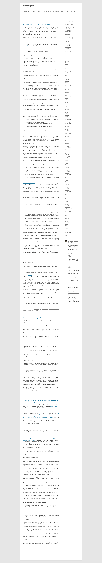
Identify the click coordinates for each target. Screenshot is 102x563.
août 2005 (66, 163)
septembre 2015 (67, 71)
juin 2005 (66, 166)
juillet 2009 (66, 109)
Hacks (33, 11)
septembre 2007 (67, 133)
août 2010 (66, 98)
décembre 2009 (67, 105)
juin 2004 (66, 183)
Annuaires (67, 33)
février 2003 (67, 204)
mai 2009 (66, 112)
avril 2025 (66, 61)
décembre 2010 (67, 93)
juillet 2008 (66, 126)
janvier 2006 (67, 159)
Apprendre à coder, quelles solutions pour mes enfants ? (73, 293)
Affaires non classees (34, 13)
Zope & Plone (69, 37)
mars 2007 (66, 142)
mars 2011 (66, 91)
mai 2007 (66, 139)
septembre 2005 (67, 161)
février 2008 (67, 130)
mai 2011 (66, 88)
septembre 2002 (67, 211)
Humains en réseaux (52, 309)
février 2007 (67, 143)
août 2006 (66, 150)
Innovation (66, 45)
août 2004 (66, 180)
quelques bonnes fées (48, 285)
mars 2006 (66, 156)
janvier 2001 (67, 222)
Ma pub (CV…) (43, 13)
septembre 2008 (67, 123)
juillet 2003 (66, 198)
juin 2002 (66, 215)
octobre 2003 (67, 194)
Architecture (67, 34)
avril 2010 (66, 100)
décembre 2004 (67, 174)
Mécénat (29, 310)
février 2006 (67, 157)
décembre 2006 (67, 146)
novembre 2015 (67, 69)
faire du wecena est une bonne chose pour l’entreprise (43, 419)
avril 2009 (66, 113)
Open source (67, 51)
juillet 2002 (66, 214)
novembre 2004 (67, 175)
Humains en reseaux (47, 11)
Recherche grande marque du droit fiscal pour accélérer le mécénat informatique (40, 401)
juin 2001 (66, 221)
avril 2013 (66, 79)
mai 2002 (66, 217)
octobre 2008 (67, 122)
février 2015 (67, 74)
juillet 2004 (66, 181)
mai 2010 (66, 99)
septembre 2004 (67, 178)
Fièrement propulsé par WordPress (28, 558)
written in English (26, 11)
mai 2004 (66, 184)
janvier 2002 (67, 219)
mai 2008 (66, 129)
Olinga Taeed (70, 241)
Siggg (69, 253)
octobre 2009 (67, 108)
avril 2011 (66, 89)
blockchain (25, 13)
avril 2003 (66, 202)
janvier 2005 (67, 173)
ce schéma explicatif (42, 482)
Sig (37, 310)
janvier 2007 (67, 144)
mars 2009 (66, 115)
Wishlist (38, 11)
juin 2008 (66, 127)
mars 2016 (66, 65)
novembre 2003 (67, 192)
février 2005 (67, 171)
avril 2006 (66, 154)
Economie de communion (70, 11)
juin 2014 (66, 75)
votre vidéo (28, 45)
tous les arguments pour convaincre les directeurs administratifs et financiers (38, 417)
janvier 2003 (67, 205)
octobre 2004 (67, 177)
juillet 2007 (66, 136)
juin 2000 (66, 225)
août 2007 (66, 134)
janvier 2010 (67, 103)
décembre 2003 (67, 191)
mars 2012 (66, 81)
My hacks (67, 44)
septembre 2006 (67, 149)
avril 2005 (66, 168)
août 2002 (66, 212)
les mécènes (30, 275)
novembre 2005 (67, 160)
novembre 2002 (67, 208)
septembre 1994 (67, 232)
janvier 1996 (67, 229)
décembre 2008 (67, 119)
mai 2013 (66, 78)
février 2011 (67, 92)
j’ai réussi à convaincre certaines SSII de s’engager (36, 414)
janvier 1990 (67, 235)
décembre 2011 (67, 83)
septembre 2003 (67, 195)
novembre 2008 (67, 120)
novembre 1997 (67, 228)
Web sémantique (69, 38)
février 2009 (67, 116)
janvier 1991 (67, 234)
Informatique (42, 393)
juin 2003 (66, 200)
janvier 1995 (67, 231)
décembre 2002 (67, 207)
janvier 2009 (67, 117)
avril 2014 (66, 76)
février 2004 (67, 188)
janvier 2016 (67, 68)
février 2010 (67, 102)
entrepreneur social (31, 411)
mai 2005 (66, 167)
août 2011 (66, 86)
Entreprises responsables (58, 11)
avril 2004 (66, 185)
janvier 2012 (67, 82)
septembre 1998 (67, 226)
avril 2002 (66, 218)
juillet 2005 (66, 164)
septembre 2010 (67, 96)
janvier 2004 (67, 190)
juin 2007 (66, 137)
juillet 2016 (66, 62)
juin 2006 (66, 153)
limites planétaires (68, 47)
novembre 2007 (67, 132)
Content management (70, 35)
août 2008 (66, 125)
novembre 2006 (67, 147)
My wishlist (47, 393)
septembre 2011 (67, 85)
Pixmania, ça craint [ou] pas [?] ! (32, 318)
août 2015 (66, 72)
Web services (68, 40)
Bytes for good (28, 6)
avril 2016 (66, 64)
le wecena (26, 310)
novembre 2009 (67, 106)
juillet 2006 (66, 151)
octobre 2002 (67, 209)
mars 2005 (66, 170)
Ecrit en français (36, 309)
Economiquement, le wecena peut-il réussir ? (36, 24)
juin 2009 (66, 110)
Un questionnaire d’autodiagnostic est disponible (32, 251)
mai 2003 (66, 201)
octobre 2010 (67, 95)
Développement (68, 42)
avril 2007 (66, 140)
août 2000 (66, 224)
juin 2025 (66, 59)
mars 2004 (66, 187)
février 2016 (67, 66)
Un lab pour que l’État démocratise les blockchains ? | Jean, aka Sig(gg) (73, 279)
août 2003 (66, 197)
